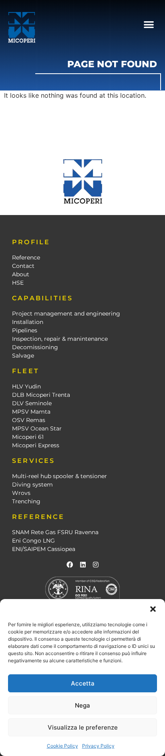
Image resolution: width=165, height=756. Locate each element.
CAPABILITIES (42, 298)
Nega (82, 705)
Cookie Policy (62, 746)
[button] (153, 609)
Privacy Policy (98, 746)
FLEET (25, 371)
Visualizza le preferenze (83, 727)
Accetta (83, 683)
